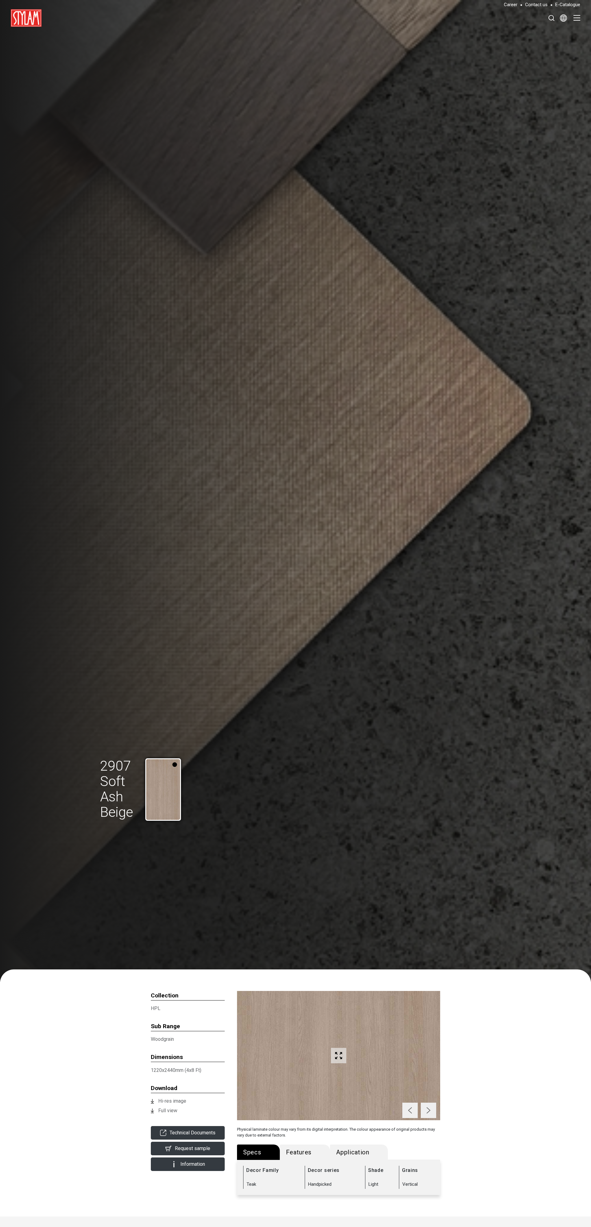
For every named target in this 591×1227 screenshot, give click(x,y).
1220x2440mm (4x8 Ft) (176, 1070)
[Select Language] (563, 18)
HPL (155, 1008)
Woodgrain (162, 1039)
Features (299, 1152)
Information (192, 1164)
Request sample (192, 1148)
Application (352, 1152)
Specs (252, 1152)
